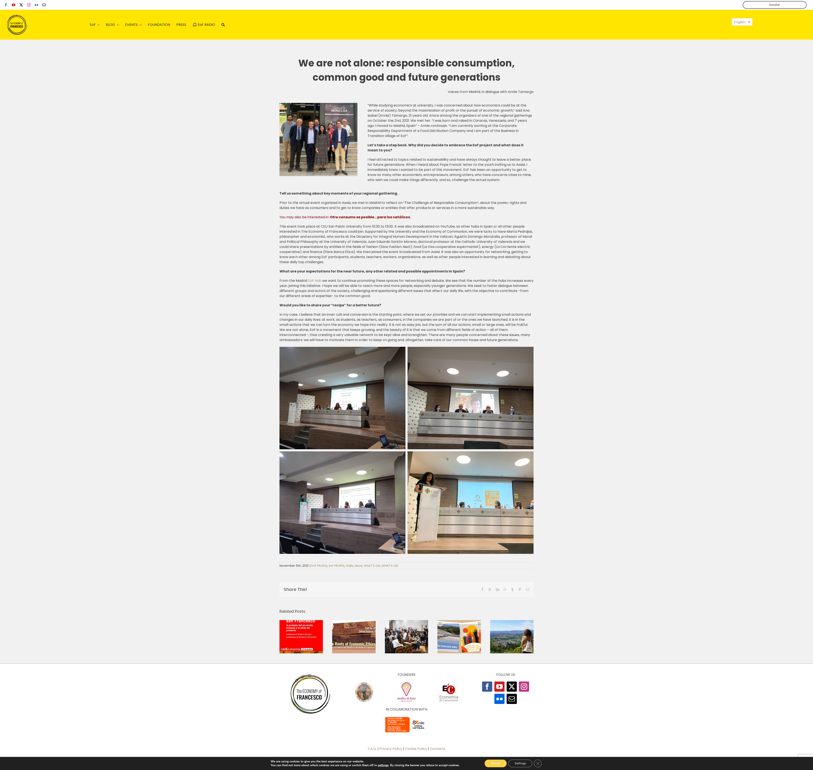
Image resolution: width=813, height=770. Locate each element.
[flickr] (36, 5)
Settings (520, 763)
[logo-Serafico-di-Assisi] (406, 683)
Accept (495, 763)
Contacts (437, 748)
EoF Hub (314, 280)
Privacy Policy (390, 748)
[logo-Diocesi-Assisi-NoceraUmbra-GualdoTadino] (364, 683)
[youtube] (13, 5)
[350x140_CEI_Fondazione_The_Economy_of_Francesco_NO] (406, 717)
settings (383, 765)
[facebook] (6, 5)
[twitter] (21, 5)
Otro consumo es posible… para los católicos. (370, 217)
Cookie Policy (416, 748)
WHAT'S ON (372, 566)
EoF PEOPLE (319, 566)
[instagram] (28, 5)
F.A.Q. (372, 748)
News (358, 566)
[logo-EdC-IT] (448, 683)
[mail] (44, 5)
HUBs (349, 566)
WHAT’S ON (390, 566)
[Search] (223, 25)
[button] (742, 22)
